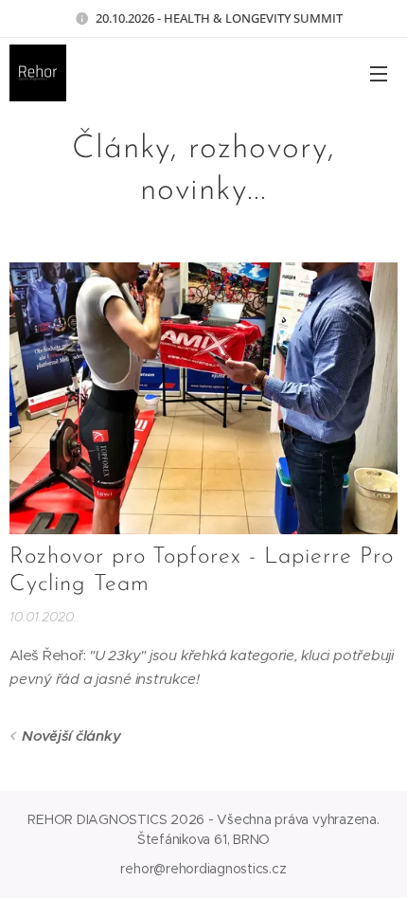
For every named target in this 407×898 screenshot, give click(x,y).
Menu (379, 73)
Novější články (71, 736)
